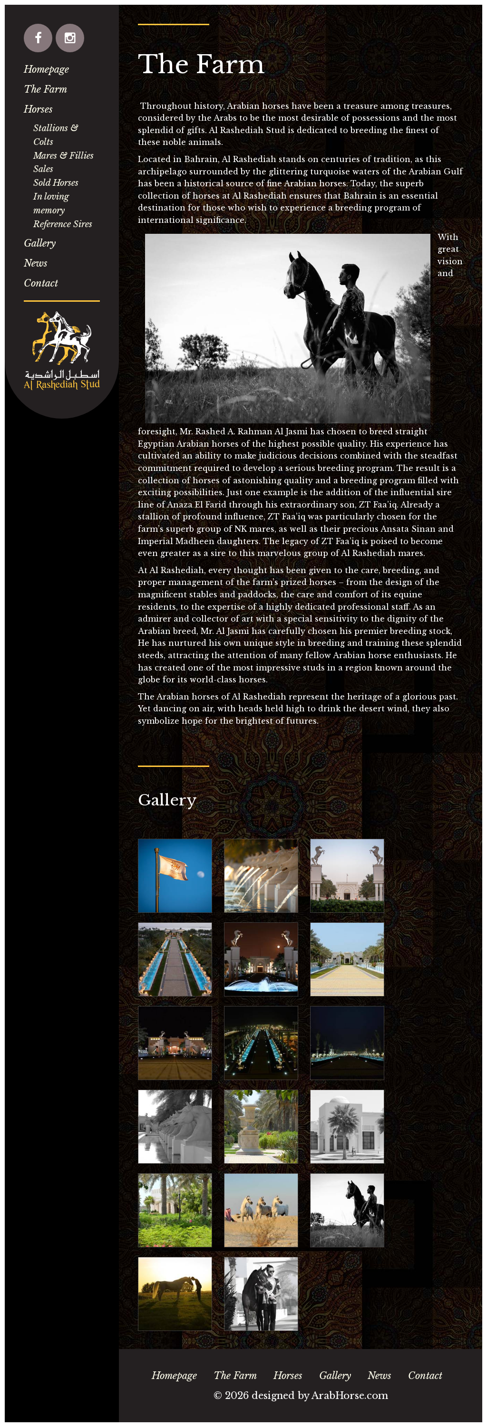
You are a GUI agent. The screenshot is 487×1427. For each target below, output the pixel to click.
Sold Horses (55, 183)
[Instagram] (70, 38)
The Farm (45, 89)
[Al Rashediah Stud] (62, 350)
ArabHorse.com (350, 1395)
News (36, 263)
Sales (43, 169)
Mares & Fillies (63, 156)
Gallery (40, 243)
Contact (41, 283)
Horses (38, 109)
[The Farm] (175, 876)
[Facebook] (38, 38)
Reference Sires (62, 224)
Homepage (46, 69)
